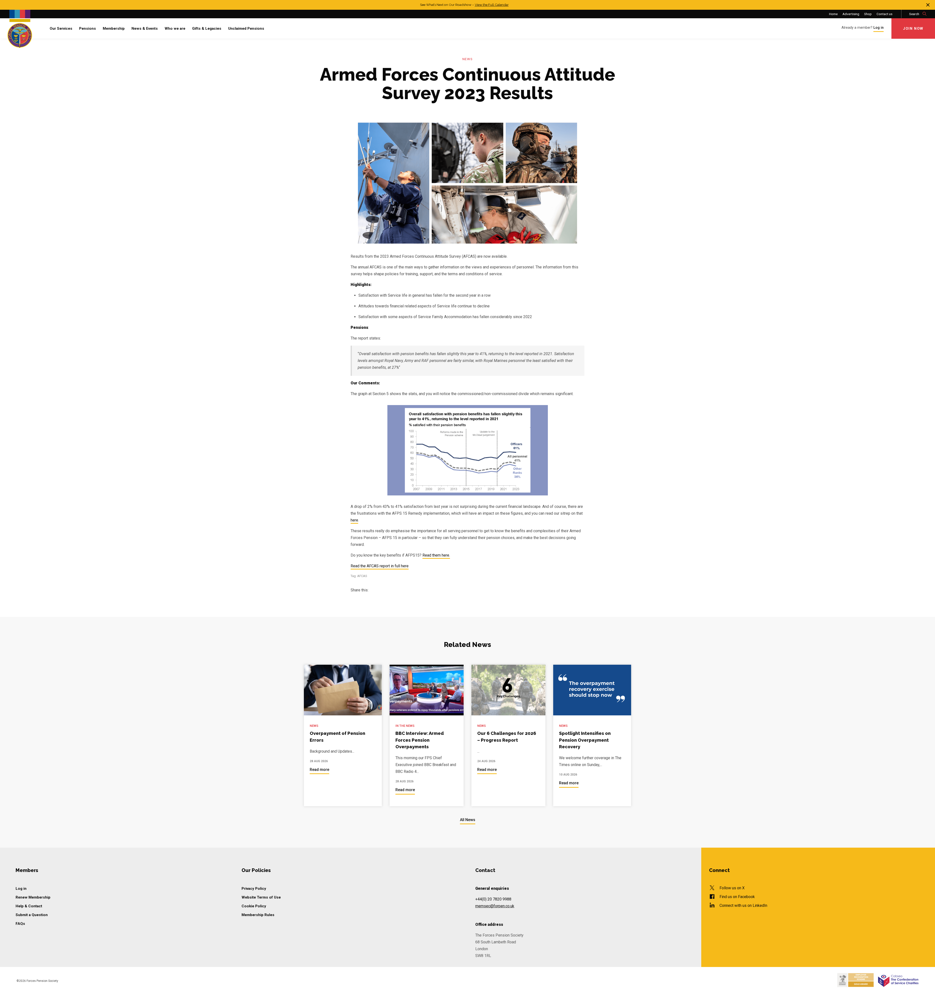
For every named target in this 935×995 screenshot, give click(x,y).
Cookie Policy (254, 906)
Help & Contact (29, 906)
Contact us (884, 14)
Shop (868, 14)
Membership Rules (258, 915)
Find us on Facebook (737, 896)
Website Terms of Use (261, 897)
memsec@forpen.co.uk (494, 906)
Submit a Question (32, 915)
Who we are (175, 28)
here (354, 520)
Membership (114, 28)
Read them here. (436, 555)
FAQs (20, 923)
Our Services (61, 28)
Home (833, 14)
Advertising (850, 14)
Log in (21, 888)
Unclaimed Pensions (246, 28)
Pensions (87, 28)
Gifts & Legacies (206, 28)
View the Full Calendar (492, 5)
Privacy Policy (254, 888)
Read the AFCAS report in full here (380, 566)
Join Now (913, 29)
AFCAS (362, 576)
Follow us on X (732, 888)
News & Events (144, 28)
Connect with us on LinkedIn (743, 905)
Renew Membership (33, 897)
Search (914, 14)
